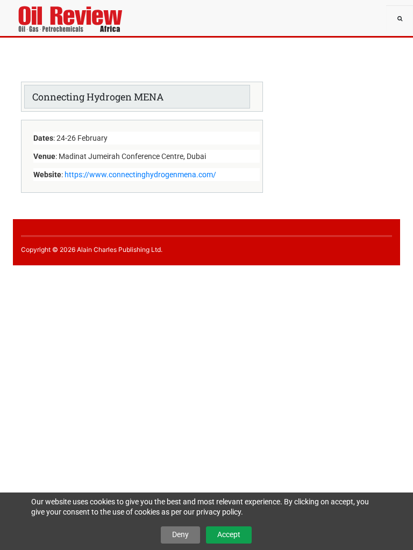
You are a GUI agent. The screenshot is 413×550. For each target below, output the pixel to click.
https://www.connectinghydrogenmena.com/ (140, 174)
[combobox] (399, 18)
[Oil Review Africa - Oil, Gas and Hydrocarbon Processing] (45, 13)
